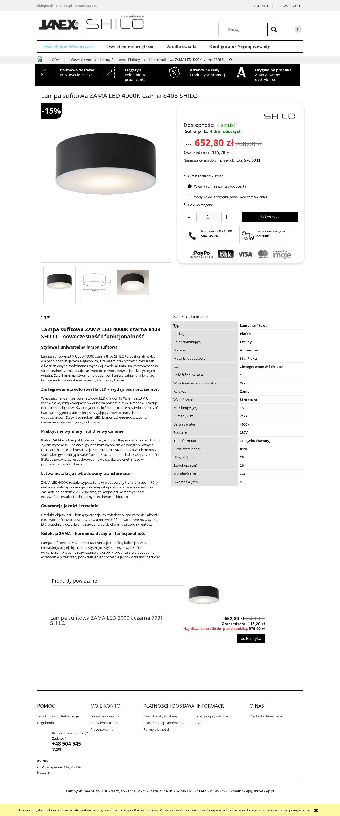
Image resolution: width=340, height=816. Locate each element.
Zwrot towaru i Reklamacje (58, 716)
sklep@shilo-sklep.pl (54, 5)
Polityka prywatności (213, 716)
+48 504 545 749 (85, 5)
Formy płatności (156, 729)
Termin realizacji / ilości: (203, 175)
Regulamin (45, 722)
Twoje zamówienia (104, 716)
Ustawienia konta (104, 722)
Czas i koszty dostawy (160, 716)
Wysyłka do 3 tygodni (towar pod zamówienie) (230, 196)
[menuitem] (68, 46)
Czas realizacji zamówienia (163, 722)
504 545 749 (216, 791)
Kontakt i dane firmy (266, 716)
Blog (200, 722)
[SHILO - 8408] (59, 282)
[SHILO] (279, 115)
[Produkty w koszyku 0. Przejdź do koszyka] (293, 30)
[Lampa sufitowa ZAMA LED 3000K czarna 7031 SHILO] (204, 596)
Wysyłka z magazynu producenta (220, 186)
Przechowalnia (101, 729)
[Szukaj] (273, 29)
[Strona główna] (93, 25)
